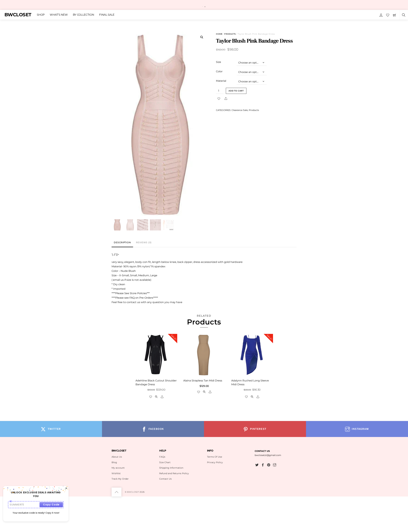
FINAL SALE (106, 14)
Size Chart (165, 462)
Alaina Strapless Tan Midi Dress (202, 380)
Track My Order (120, 478)
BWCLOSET (133, 492)
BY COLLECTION (83, 14)
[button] (202, 37)
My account (118, 467)
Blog (114, 462)
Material (221, 80)
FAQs (162, 456)
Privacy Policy (215, 462)
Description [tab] (122, 242)
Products (230, 34)
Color (219, 71)
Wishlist (116, 473)
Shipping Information (171, 467)
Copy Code (51, 504)
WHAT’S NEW (59, 14)
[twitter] (257, 464)
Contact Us (165, 478)
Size (218, 62)
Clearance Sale (240, 110)
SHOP (41, 14)
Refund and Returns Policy (174, 473)
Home (219, 34)
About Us (117, 456)
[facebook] (263, 464)
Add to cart (236, 91)
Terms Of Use (214, 456)
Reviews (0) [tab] (144, 242)
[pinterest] (268, 464)
